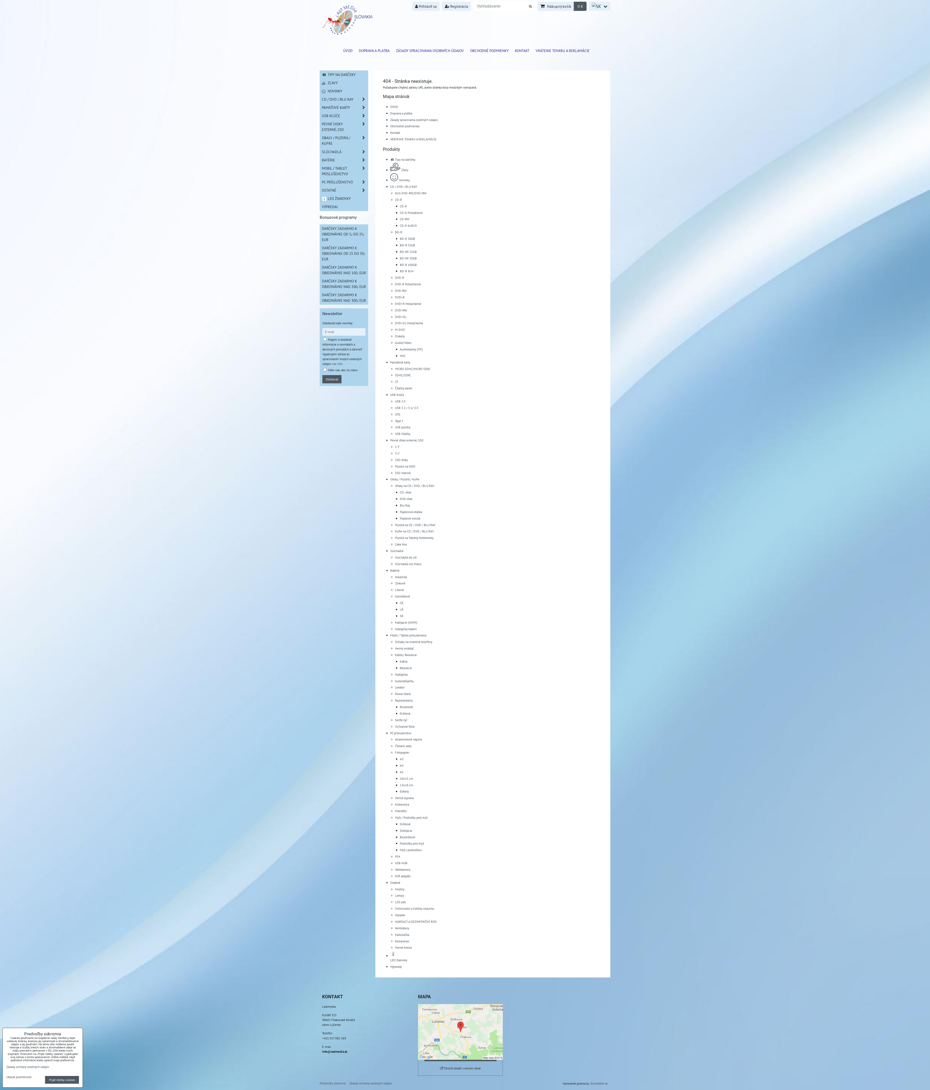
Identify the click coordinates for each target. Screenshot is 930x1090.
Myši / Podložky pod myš (411, 817)
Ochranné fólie (405, 726)
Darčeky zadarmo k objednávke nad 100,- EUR (344, 270)
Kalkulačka (402, 934)
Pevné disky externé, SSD (407, 440)
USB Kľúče (397, 395)
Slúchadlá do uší (406, 557)
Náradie (400, 915)
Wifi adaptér (403, 876)
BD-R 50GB (407, 238)
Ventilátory (402, 928)
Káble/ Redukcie (406, 655)
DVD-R (399, 277)
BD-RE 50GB (408, 258)
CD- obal (405, 492)
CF (396, 381)
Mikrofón (401, 811)
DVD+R (400, 297)
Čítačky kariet (403, 388)
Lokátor (400, 687)
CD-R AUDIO (408, 225)
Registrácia (458, 6)
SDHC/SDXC (403, 375)
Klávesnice (402, 804)
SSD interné (403, 473)
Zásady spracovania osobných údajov (430, 50)
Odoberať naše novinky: (337, 323)
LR (401, 609)
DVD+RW (401, 310)
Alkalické (401, 577)
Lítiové (399, 590)
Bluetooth (406, 707)
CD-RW (404, 219)
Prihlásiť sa (427, 6)
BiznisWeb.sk (599, 1083)
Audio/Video (403, 343)
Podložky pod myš (412, 843)
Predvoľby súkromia (333, 1083)
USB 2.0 (400, 401)
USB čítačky (402, 433)
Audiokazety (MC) (411, 349)
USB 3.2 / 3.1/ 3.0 (406, 408)
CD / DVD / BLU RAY (403, 186)
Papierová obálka (411, 512)
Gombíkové (402, 596)
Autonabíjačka (404, 681)
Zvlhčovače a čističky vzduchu (414, 908)
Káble (404, 661)
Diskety (400, 336)
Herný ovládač (404, 648)
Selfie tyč (401, 720)
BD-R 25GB (407, 245)
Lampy (399, 895)
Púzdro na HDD (405, 466)
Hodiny (399, 889)
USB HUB (401, 863)
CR (401, 603)
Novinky (404, 180)
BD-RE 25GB (408, 252)
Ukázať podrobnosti (18, 1077)
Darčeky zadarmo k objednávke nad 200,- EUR (344, 284)
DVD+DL (401, 317)
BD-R (398, 232)
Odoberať (332, 379)
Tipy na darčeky (404, 159)
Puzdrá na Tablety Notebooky (414, 538)
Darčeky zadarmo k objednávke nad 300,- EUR (344, 297)
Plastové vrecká (410, 518)
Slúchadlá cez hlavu (408, 564)
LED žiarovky (339, 198)
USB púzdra (402, 427)
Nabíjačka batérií (406, 629)
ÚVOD (348, 50)
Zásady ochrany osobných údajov (370, 1083)
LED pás (400, 902)
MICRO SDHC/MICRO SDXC (412, 369)
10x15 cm (406, 778)
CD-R (398, 199)
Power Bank (403, 694)
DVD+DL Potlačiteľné (409, 323)
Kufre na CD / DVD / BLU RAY (414, 531)
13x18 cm (406, 785)
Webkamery (403, 869)
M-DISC (400, 329)
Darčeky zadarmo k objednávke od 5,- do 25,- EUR (343, 234)
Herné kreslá (403, 947)
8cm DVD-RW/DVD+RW (410, 193)
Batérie (395, 570)
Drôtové (405, 713)
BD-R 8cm (407, 271)
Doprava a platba (374, 50)
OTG (397, 414)
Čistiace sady (403, 746)
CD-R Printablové (411, 213)
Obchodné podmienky (489, 50)
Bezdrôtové (407, 837)
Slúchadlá (396, 551)
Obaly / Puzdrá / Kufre (404, 479)
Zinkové (400, 583)
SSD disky (401, 460)
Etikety (404, 791)
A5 (401, 772)
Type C (399, 421)
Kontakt (522, 50)
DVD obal (406, 499)
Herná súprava (404, 798)
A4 (401, 765)
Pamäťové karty (400, 362)
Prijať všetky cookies (62, 1080)
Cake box (401, 544)
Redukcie (406, 668)
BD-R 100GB (408, 265)
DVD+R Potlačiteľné (408, 304)
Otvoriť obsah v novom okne (462, 1068)
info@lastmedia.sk (334, 1051)
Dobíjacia (406, 830)
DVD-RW (401, 290)
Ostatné (395, 882)
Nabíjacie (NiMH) (406, 622)
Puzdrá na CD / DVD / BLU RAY (415, 525)
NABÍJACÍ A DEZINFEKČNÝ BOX (416, 921)
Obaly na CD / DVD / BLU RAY (414, 486)
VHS (402, 356)
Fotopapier (402, 752)
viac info (337, 364)
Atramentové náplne (408, 739)
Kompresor (402, 941)
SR (401, 616)
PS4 (397, 856)
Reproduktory (404, 700)
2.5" (397, 447)
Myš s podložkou (411, 850)
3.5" (397, 453)
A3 (401, 759)
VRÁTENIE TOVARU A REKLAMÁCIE (562, 50)
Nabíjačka (401, 674)
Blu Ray (405, 505)
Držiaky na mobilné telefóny (413, 642)
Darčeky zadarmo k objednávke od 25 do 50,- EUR (343, 253)
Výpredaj (396, 966)
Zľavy (404, 170)
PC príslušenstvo (400, 733)
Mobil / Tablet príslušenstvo (408, 635)
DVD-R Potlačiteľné (408, 284)
